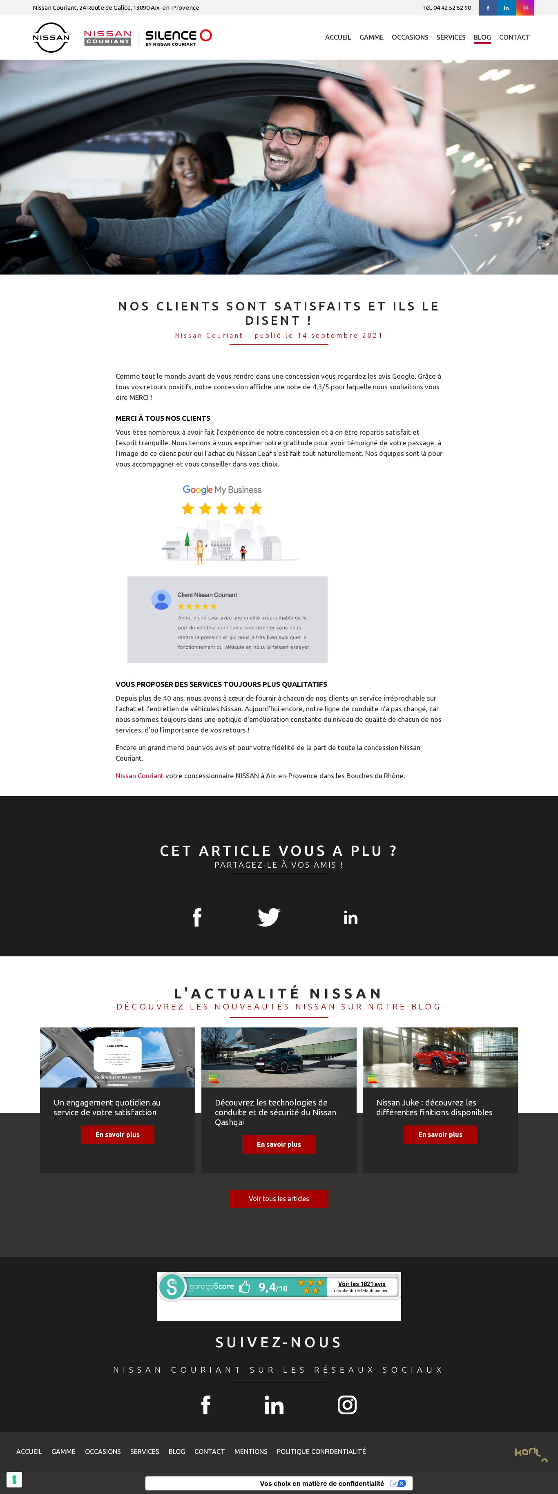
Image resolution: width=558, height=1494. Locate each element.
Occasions (410, 37)
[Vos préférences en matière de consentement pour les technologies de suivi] (14, 1479)
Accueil (338, 37)
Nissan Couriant (209, 335)
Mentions (251, 1451)
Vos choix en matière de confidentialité (322, 1483)
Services (451, 37)
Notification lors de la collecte (199, 1483)
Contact (514, 37)
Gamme (371, 37)
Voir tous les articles (279, 1198)
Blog (482, 37)
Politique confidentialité (321, 1451)
